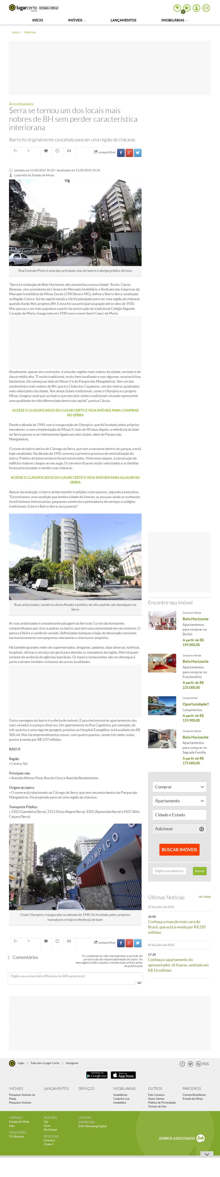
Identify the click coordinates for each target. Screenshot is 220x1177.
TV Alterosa (16, 1136)
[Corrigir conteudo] (58, 151)
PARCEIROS (192, 1088)
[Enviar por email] (69, 151)
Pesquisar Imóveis (20, 1102)
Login (21, 1063)
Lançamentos (123, 20)
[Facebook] (182, 1065)
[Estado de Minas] (48, 7)
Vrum (47, 1125)
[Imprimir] (46, 151)
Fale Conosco (156, 1094)
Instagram (72, 1063)
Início (37, 20)
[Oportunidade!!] (162, 706)
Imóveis (75, 20)
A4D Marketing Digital (92, 1126)
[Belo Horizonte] (162, 621)
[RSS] (202, 1065)
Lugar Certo (23, 8)
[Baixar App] (97, 1079)
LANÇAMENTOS (56, 1088)
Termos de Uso (157, 1106)
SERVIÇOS (86, 1088)
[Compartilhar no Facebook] (121, 153)
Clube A (48, 1144)
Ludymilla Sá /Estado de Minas (34, 175)
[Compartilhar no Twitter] (138, 153)
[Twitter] (190, 1065)
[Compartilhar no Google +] (129, 153)
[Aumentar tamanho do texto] (15, 151)
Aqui (12, 1125)
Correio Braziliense (194, 1094)
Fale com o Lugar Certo (45, 1063)
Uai (46, 1121)
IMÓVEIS (16, 1088)
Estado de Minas (193, 1098)
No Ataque (50, 1129)
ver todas (205, 896)
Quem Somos (156, 1098)
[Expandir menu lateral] (206, 8)
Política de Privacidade (162, 1102)
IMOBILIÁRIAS (124, 1088)
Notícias (29, 32)
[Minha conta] (196, 8)
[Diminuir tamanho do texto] (28, 151)
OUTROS (155, 1088)
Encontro (49, 1140)
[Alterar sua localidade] (177, 8)
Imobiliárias (173, 20)
